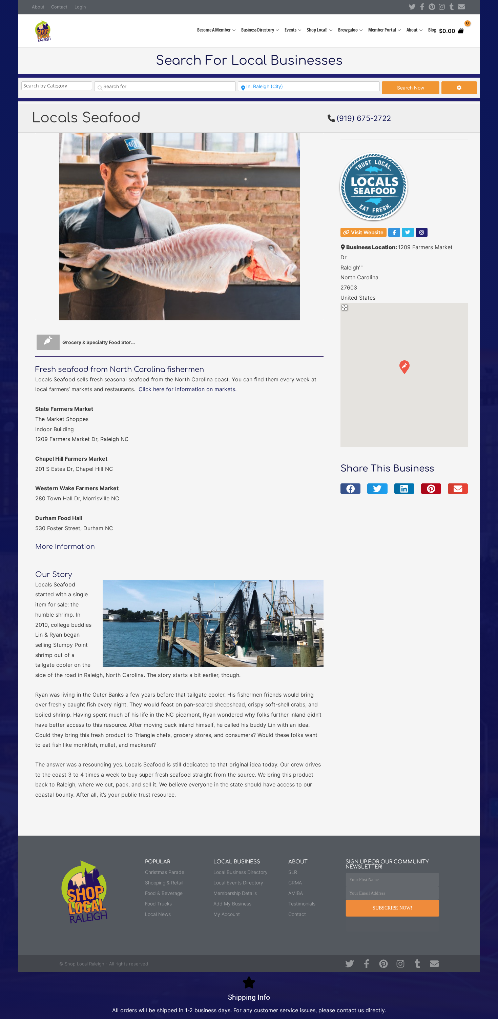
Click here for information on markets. (187, 389)
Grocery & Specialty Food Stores (98, 342)
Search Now (418, 87)
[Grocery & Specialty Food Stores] (48, 342)
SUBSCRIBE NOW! (392, 908)
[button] (404, 366)
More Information (65, 546)
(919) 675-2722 (363, 118)
